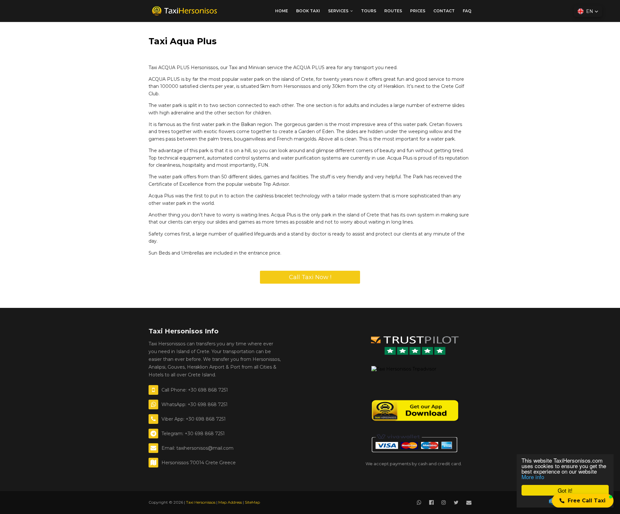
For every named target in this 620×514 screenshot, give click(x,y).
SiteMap (252, 502)
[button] (583, 501)
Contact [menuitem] (444, 10)
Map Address (230, 502)
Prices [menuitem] (417, 10)
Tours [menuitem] (368, 10)
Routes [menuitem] (393, 10)
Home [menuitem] (281, 10)
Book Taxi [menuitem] (308, 10)
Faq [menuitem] (467, 10)
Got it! (565, 490)
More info (533, 477)
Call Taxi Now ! (310, 277)
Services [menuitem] (338, 10)
